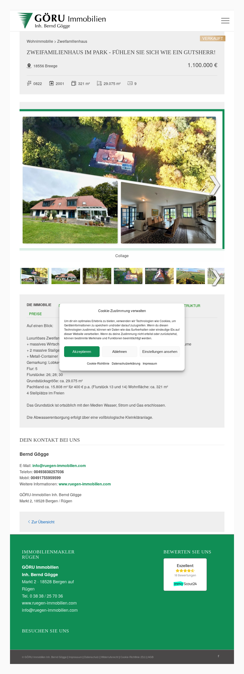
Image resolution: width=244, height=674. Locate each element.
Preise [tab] (35, 313)
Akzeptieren (81, 352)
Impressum (150, 363)
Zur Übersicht (42, 522)
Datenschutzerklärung (126, 363)
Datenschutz (91, 657)
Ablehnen (119, 352)
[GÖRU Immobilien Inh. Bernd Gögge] (61, 20)
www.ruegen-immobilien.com (85, 484)
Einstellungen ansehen (159, 352)
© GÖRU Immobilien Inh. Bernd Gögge (44, 657)
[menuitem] (223, 20)
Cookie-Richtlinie (98, 363)
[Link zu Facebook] (218, 655)
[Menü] (223, 20)
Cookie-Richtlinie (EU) (133, 657)
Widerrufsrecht (109, 657)
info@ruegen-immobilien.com (59, 465)
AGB (150, 657)
